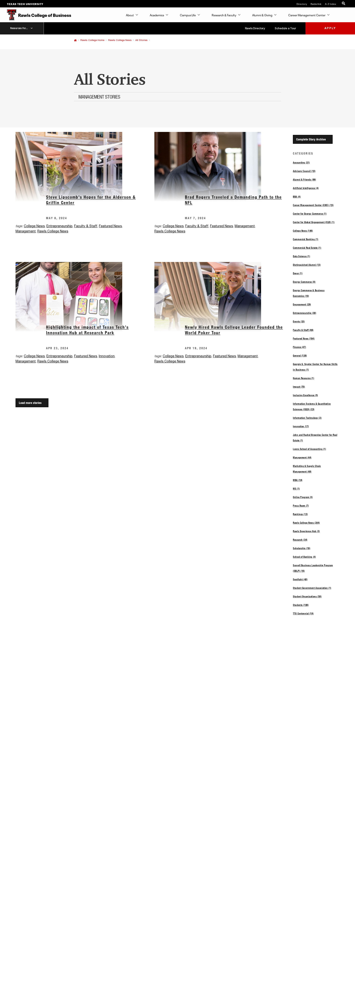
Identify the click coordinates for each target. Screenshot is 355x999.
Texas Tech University (25, 4)
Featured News (110, 226)
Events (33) (299, 321)
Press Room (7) (301, 505)
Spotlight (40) (300, 579)
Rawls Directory (255, 28)
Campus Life (188, 15)
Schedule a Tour (285, 28)
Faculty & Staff (85, 226)
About (130, 15)
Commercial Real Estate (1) (307, 247)
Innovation (107, 356)
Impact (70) (299, 386)
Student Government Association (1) (312, 588)
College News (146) (303, 230)
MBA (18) (297, 480)
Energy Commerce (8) (304, 281)
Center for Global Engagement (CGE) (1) (313, 222)
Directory (302, 3)
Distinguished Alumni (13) (307, 264)
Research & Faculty (224, 15)
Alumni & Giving (262, 15)
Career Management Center (306, 15)
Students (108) (301, 605)
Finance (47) (299, 347)
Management (26, 231)
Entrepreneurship (59, 226)
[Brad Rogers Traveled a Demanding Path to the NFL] (223, 166)
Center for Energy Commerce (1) (310, 213)
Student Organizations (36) (307, 596)
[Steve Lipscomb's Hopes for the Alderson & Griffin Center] (85, 166)
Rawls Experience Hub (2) (306, 531)
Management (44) (302, 457)
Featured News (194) (304, 338)
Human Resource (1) (303, 378)
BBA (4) (297, 196)
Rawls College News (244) (306, 522)
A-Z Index (330, 3)
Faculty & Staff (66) (303, 330)
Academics (157, 15)
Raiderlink (316, 3)
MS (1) (296, 488)
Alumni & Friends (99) (304, 179)
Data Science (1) (301, 256)
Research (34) (300, 539)
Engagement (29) (302, 304)
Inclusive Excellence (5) (305, 395)
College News (34, 226)
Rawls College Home (92, 40)
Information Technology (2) (307, 417)
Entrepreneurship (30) (304, 313)
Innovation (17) (301, 426)
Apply (330, 28)
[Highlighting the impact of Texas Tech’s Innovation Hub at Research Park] (85, 296)
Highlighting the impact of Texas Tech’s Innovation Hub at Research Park (87, 329)
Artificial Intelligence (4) (306, 188)
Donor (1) (297, 273)
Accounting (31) (301, 162)
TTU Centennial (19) (303, 613)
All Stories (141, 40)
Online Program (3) (303, 497)
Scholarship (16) (301, 548)
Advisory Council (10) (304, 171)
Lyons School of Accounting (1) (309, 449)
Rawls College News (120, 40)
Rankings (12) (300, 514)
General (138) (300, 355)
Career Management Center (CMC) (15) (313, 205)
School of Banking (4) (304, 556)
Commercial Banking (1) (305, 239)
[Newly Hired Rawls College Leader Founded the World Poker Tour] (223, 296)
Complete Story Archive (311, 139)
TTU (75, 40)
